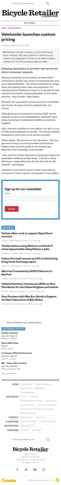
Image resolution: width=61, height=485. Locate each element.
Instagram (43, 469)
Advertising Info (27, 426)
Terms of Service (27, 405)
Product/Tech (26, 388)
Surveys (23, 396)
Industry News (16, 253)
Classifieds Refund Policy (31, 401)
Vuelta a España (9, 333)
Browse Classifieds (28, 421)
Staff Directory (26, 417)
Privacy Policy (51, 401)
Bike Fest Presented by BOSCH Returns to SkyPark (26, 272)
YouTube (35, 469)
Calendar (34, 396)
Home (3, 28)
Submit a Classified (48, 421)
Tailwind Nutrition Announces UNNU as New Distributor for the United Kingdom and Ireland (29, 285)
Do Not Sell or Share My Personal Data (37, 409)
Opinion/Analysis (43, 384)
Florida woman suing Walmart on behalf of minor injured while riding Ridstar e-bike (27, 247)
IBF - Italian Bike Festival (14, 363)
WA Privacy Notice (28, 413)
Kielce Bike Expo (9, 343)
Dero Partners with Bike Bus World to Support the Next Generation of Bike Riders (29, 298)
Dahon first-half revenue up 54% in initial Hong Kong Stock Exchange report (29, 260)
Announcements (14, 28)
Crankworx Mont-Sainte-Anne (16, 353)
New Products (16, 240)
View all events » (9, 374)
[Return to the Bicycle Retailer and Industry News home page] (30, 16)
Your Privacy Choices (47, 405)
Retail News (40, 388)
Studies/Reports (27, 392)
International (16, 265)
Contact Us (40, 417)
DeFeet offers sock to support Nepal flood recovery (26, 234)
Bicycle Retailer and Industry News (24, 322)
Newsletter (37, 430)
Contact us (32, 58)
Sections (30, 22)
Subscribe (24, 430)
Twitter (26, 469)
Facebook (17, 469)
